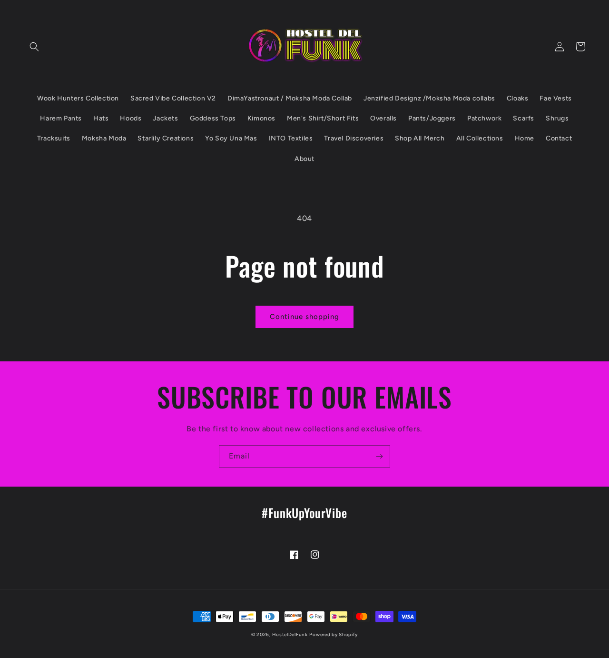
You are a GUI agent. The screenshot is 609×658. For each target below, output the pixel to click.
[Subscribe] (379, 456)
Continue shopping (304, 316)
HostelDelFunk (290, 634)
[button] (34, 46)
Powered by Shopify (333, 634)
